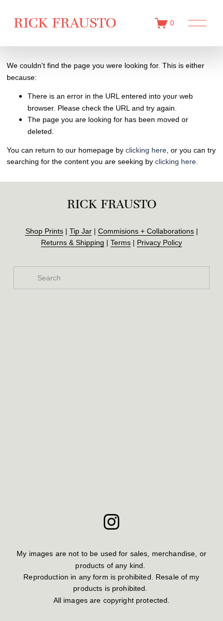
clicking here (146, 150)
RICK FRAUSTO (64, 22)
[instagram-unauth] (111, 522)
